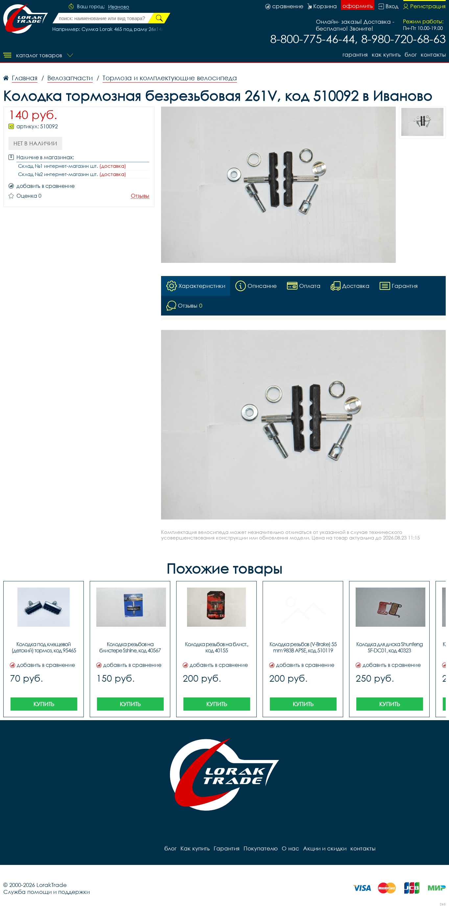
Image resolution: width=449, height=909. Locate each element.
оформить (358, 5)
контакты (433, 54)
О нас (290, 848)
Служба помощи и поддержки (46, 891)
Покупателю (261, 848)
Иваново (118, 7)
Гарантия (355, 54)
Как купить (386, 54)
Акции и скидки (324, 848)
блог (411, 54)
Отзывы (140, 196)
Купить (44, 703)
